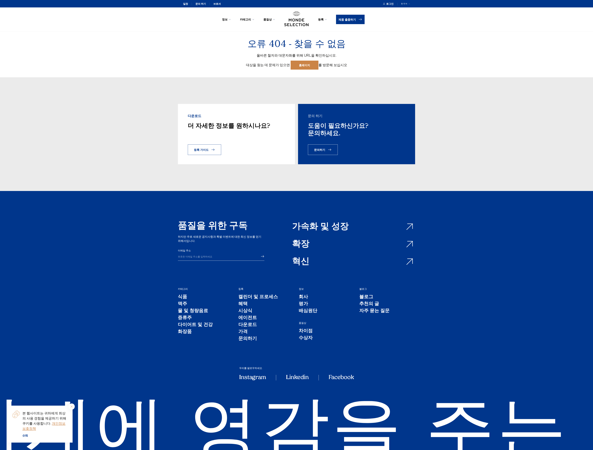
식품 (182, 297)
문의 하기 (201, 3)
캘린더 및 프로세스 (258, 297)
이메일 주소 (184, 250)
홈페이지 (304, 65)
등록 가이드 (201, 150)
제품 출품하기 (347, 19)
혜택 (243, 303)
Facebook (341, 377)
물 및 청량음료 (193, 310)
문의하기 (319, 150)
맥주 (182, 303)
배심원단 (308, 310)
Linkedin (297, 377)
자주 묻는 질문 (374, 310)
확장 (300, 244)
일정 (185, 3)
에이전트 (247, 317)
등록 (321, 19)
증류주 (185, 317)
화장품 (185, 331)
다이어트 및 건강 (195, 324)
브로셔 (217, 3)
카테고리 (245, 19)
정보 (225, 19)
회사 (303, 297)
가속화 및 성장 (320, 226)
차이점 (306, 331)
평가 (303, 303)
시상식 (245, 310)
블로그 (363, 288)
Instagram (252, 377)
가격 (243, 331)
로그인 (390, 3)
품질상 (267, 19)
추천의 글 (369, 303)
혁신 (300, 261)
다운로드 (247, 324)
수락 (25, 435)
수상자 (306, 337)
